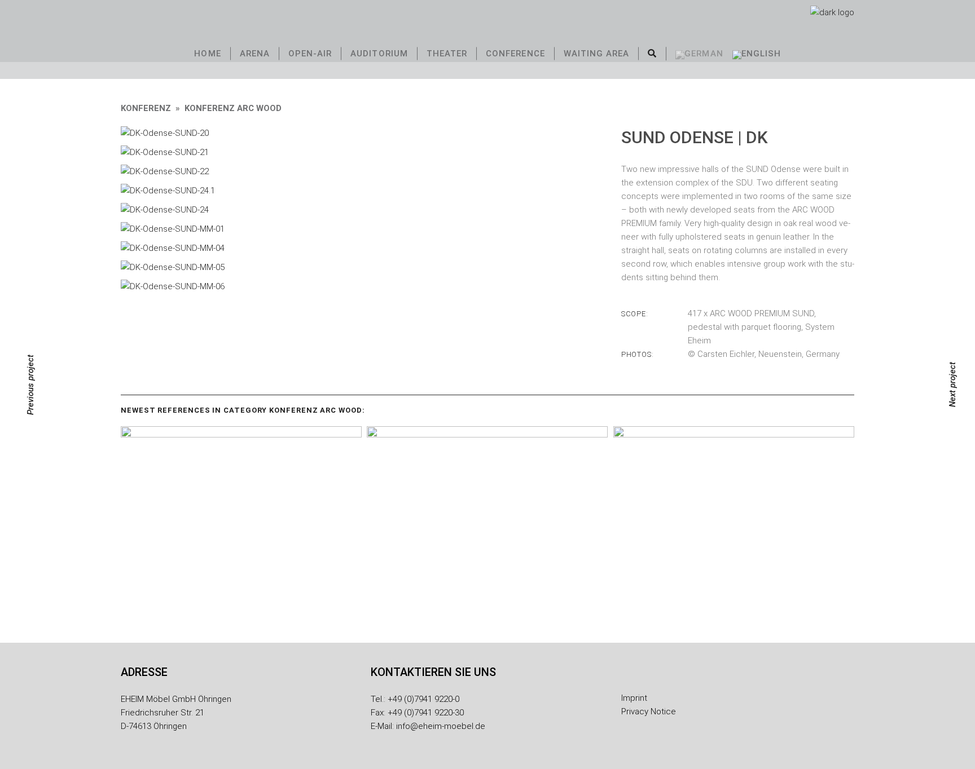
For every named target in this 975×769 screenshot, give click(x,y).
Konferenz (146, 108)
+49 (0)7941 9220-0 (423, 699)
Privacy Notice (648, 711)
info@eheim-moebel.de (440, 726)
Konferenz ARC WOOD (233, 108)
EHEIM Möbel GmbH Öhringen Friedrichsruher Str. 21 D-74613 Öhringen (176, 712)
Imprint (634, 698)
